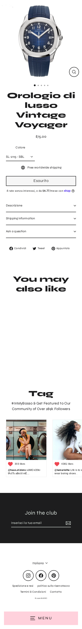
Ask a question (16, 231)
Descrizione (14, 205)
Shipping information (20, 218)
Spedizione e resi (22, 585)
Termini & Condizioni (33, 591)
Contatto (56, 591)
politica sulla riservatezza (53, 585)
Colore (20, 147)
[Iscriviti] (67, 523)
